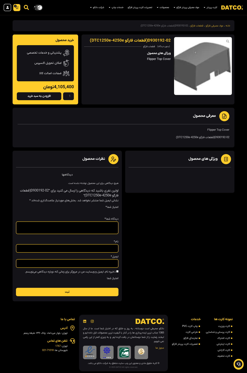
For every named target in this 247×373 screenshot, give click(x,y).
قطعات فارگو (196, 25)
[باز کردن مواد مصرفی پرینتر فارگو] (174, 8)
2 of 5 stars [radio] (112, 206)
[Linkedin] (84, 321)
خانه (228, 25)
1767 (58, 346)
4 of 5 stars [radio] (102, 206)
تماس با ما (68, 319)
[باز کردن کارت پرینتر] (204, 8)
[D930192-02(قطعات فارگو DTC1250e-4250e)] (203, 66)
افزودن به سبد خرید (39, 96)
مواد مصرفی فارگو (214, 25)
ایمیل (114, 256)
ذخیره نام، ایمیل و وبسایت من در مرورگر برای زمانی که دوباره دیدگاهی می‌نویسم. (70, 271)
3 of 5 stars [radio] (107, 206)
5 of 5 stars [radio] (98, 206)
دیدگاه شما (111, 219)
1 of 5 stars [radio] (116, 206)
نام (116, 241)
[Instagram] (92, 321)
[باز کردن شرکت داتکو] (91, 8)
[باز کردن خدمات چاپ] (109, 8)
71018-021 (48, 350)
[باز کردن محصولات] (157, 8)
